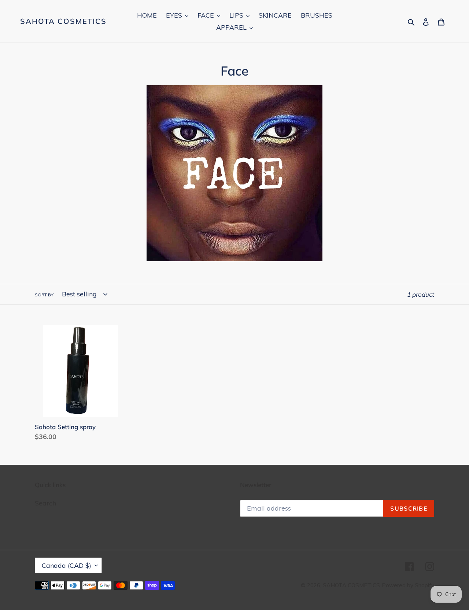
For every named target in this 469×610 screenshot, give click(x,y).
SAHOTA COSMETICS (63, 21)
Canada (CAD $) (66, 565)
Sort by (44, 294)
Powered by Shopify (408, 585)
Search (45, 503)
